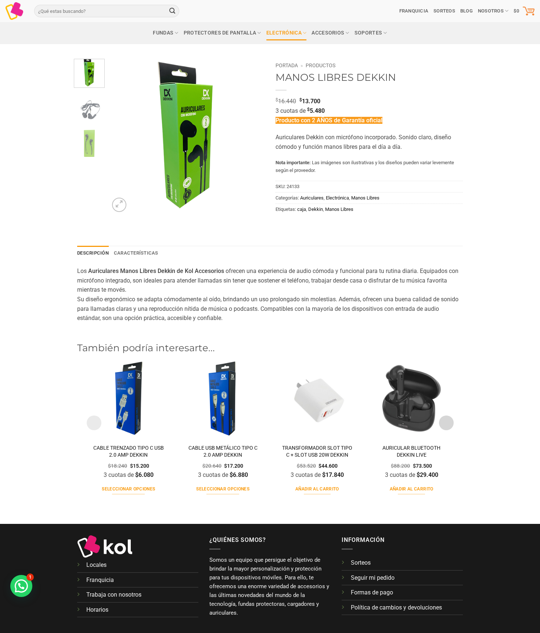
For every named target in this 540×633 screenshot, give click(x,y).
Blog (466, 11)
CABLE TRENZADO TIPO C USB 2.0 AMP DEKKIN (128, 451)
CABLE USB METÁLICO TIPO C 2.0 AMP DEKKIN (223, 451)
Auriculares (312, 198)
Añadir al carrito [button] (317, 489)
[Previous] (122, 136)
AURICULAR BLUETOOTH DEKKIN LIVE (411, 451)
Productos (320, 65)
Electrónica (284, 33)
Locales (96, 564)
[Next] (252, 136)
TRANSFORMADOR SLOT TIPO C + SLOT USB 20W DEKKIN (317, 451)
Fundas (163, 33)
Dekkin (315, 209)
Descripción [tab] (93, 253)
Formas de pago (372, 592)
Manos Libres (365, 198)
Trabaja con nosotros (113, 594)
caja (301, 209)
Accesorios (328, 33)
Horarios (97, 609)
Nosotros (491, 11)
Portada (287, 65)
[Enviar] (172, 11)
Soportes (368, 33)
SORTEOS (444, 11)
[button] (524, 11)
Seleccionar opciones (128, 489)
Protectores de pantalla (220, 33)
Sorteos (361, 562)
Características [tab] (136, 253)
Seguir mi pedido (373, 577)
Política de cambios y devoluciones (396, 607)
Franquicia (414, 11)
